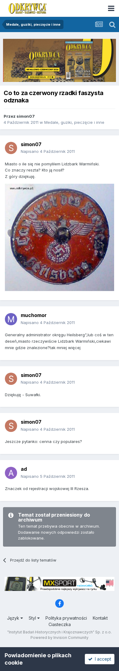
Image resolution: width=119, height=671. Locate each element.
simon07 (25, 116)
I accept (101, 659)
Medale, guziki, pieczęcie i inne (74, 122)
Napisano (48, 151)
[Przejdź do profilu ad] (11, 473)
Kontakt (100, 618)
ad (24, 469)
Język (13, 618)
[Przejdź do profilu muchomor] (11, 319)
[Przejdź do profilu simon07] (11, 148)
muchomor (34, 315)
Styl (33, 618)
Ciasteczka (60, 624)
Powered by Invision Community (59, 637)
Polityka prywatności (66, 618)
